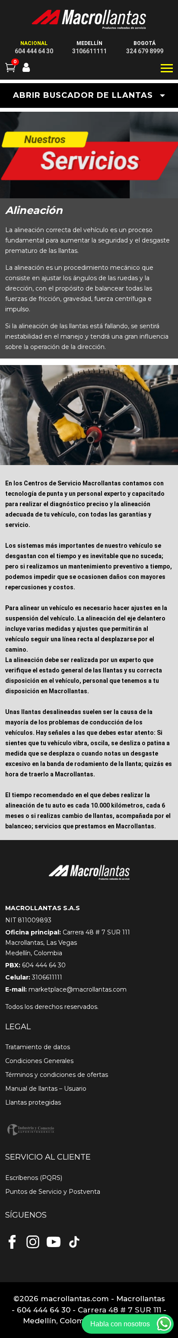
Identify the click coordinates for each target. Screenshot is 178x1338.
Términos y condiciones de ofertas (56, 1075)
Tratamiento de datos (37, 1047)
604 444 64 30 (34, 51)
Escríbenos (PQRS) (33, 1178)
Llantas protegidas (33, 1102)
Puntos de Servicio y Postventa (52, 1192)
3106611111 (89, 51)
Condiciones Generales (39, 1061)
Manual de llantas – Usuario (45, 1088)
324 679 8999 (144, 51)
